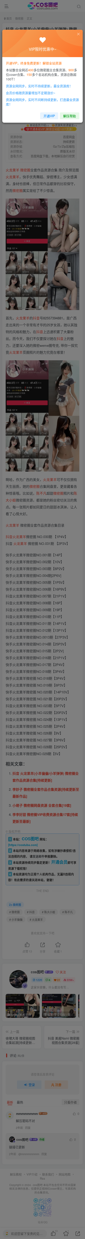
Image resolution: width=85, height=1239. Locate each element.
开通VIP (49, 116)
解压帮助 (69, 116)
